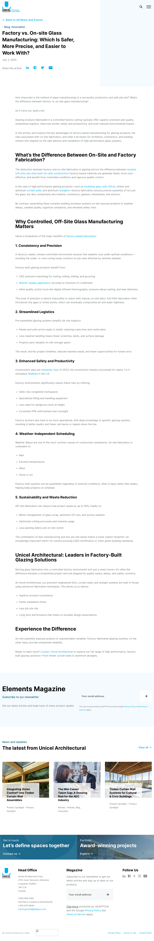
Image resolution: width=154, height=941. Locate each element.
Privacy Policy (130, 706)
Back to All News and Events (24, 19)
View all (143, 747)
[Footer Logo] (6, 873)
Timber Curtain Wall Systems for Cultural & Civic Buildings (123, 793)
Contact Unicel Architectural (56, 651)
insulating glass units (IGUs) (100, 186)
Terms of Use (130, 933)
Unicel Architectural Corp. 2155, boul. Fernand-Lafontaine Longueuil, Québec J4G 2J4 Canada (33, 883)
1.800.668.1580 (26, 898)
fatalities (33, 373)
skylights (64, 190)
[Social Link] (124, 876)
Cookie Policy (145, 933)
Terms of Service (76, 914)
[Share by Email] (50, 68)
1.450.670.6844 (26, 905)
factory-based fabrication (81, 236)
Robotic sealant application (34, 282)
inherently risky (50, 369)
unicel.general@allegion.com (32, 909)
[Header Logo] (11, 7)
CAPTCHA (72, 907)
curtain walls (34, 190)
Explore (85, 853)
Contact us (10, 853)
